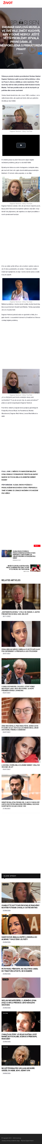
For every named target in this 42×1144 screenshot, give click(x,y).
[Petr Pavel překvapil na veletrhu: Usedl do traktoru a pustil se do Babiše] (21, 956)
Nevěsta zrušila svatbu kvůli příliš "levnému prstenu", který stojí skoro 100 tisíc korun (17, 568)
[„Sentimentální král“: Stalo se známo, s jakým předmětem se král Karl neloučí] (21, 597)
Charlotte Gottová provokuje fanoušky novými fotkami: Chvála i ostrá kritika (21, 906)
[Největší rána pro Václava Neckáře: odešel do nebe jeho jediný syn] (21, 1055)
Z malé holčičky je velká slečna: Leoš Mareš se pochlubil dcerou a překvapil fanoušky (19, 1036)
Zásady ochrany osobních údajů (11, 1140)
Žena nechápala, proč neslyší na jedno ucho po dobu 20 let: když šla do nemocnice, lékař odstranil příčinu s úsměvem (20, 728)
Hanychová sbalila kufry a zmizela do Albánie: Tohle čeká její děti (19, 938)
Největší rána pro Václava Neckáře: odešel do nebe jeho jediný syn (18, 1069)
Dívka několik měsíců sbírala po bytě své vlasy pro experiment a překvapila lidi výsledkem (21, 650)
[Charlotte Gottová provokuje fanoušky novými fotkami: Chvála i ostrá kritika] (21, 892)
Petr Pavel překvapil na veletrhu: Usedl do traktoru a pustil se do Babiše (20, 970)
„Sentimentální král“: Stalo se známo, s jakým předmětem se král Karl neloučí (21, 613)
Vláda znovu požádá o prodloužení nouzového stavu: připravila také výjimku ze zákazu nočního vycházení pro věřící (24, 555)
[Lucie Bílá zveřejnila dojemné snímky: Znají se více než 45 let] (21, 750)
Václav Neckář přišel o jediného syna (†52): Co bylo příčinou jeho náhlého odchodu (19, 1002)
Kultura (5, 884)
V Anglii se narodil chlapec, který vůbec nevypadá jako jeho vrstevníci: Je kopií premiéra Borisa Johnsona (18, 688)
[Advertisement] (21, 240)
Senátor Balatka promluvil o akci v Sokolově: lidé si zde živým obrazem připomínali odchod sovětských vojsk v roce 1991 (21, 804)
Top (21, 22)
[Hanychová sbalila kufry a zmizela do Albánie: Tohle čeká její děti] (21, 924)
